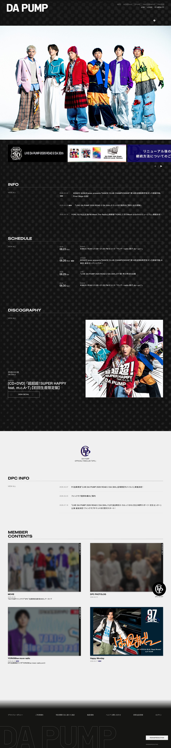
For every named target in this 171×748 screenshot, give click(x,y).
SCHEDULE (127, 4)
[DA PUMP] (27, 8)
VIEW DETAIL (23, 394)
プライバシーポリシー (15, 715)
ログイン (159, 715)
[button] (161, 165)
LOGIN (149, 7)
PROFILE (160, 4)
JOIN (143, 7)
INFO (119, 4)
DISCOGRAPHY (149, 4)
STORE (137, 4)
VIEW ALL (12, 192)
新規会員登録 (138, 715)
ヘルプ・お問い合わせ (113, 715)
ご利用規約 (39, 715)
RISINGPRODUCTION (157, 738)
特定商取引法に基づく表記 (65, 715)
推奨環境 (90, 715)
